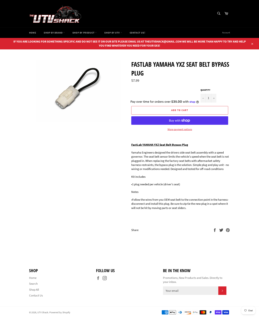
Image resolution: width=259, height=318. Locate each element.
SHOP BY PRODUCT (83, 32)
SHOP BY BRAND (53, 32)
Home (32, 32)
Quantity (205, 90)
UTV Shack (42, 312)
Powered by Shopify (59, 312)
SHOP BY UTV (112, 32)
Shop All (34, 290)
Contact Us (36, 295)
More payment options (180, 129)
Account (226, 32)
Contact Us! (137, 32)
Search (33, 284)
